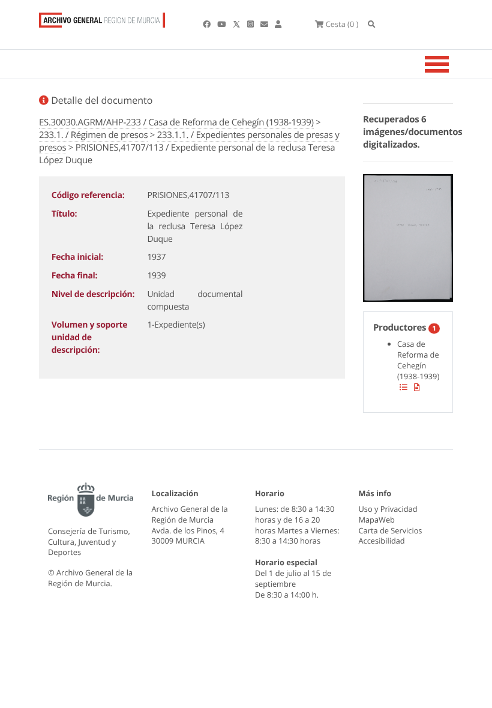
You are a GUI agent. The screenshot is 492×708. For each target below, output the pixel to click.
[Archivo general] (102, 17)
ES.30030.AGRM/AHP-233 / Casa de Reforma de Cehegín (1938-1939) (176, 122)
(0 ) (342, 24)
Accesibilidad (382, 540)
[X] (237, 24)
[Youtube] (222, 24)
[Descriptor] (417, 387)
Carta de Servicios (390, 530)
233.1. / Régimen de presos (93, 135)
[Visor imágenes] (408, 236)
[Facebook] (207, 24)
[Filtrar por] (403, 387)
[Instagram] (251, 24)
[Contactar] (265, 24)
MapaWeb (377, 519)
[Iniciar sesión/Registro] (278, 24)
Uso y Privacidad (388, 508)
